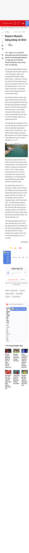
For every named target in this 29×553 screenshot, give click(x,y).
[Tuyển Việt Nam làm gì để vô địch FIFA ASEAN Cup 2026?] (16, 372)
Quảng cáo (18, 23)
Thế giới (21, 27)
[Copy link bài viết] (23, 257)
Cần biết (15, 23)
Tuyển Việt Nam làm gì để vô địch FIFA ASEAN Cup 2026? (16, 379)
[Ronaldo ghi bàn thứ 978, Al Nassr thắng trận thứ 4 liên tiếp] (25, 372)
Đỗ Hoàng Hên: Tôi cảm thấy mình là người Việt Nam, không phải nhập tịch (8, 382)
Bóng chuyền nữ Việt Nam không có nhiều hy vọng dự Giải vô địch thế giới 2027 (25, 360)
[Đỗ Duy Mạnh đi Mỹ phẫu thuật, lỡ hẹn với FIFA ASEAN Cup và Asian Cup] (8, 351)
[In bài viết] (2, 58)
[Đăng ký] (18, 309)
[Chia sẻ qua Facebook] (19, 257)
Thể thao (7, 32)
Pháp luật (26, 27)
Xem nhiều (10, 27)
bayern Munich (10, 293)
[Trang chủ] (2, 27)
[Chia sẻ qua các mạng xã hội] (27, 257)
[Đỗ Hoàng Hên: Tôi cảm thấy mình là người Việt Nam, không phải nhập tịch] (8, 372)
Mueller (8, 296)
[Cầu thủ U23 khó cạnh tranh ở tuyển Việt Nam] (16, 351)
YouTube (10, 23)
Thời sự (17, 27)
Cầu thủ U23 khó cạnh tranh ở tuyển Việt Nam (16, 357)
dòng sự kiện (14, 290)
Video (14, 27)
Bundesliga (19, 293)
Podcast (4, 23)
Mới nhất (5, 27)
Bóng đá (22, 290)
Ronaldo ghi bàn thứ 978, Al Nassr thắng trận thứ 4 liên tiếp (24, 380)
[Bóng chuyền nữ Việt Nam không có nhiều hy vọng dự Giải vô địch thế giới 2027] (25, 351)
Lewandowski (16, 296)
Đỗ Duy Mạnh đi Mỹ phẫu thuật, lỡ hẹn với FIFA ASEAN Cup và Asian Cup (8, 360)
